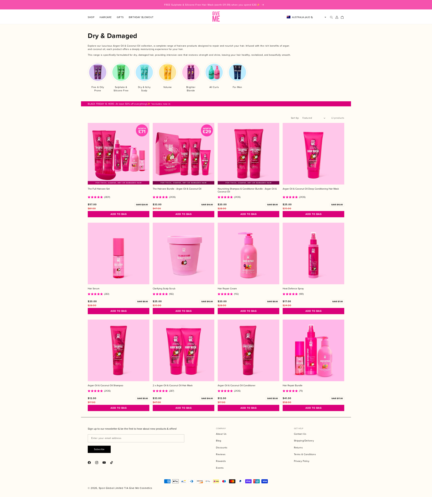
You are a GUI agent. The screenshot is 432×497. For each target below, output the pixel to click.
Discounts (221, 447)
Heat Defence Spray (293, 288)
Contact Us (300, 434)
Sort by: (295, 117)
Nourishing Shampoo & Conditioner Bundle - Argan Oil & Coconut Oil (247, 190)
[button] (94, 17)
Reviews (220, 454)
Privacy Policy (301, 461)
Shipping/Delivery (304, 440)
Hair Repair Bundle (292, 385)
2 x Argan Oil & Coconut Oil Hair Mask (173, 385)
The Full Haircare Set (99, 188)
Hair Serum (93, 288)
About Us (221, 434)
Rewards (221, 461)
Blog (218, 440)
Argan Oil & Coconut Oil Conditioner (236, 385)
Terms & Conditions (305, 454)
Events (220, 467)
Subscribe (99, 449)
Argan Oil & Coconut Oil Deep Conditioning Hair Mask (311, 188)
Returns (298, 447)
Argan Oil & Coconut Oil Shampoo (105, 385)
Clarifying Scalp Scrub (164, 288)
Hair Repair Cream (227, 288)
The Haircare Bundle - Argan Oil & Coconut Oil (177, 188)
